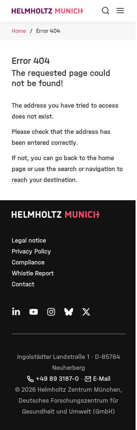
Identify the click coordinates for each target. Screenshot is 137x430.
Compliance (28, 262)
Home (19, 30)
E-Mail (101, 379)
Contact (23, 284)
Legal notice (29, 240)
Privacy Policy (31, 251)
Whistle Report (33, 273)
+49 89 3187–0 (57, 379)
